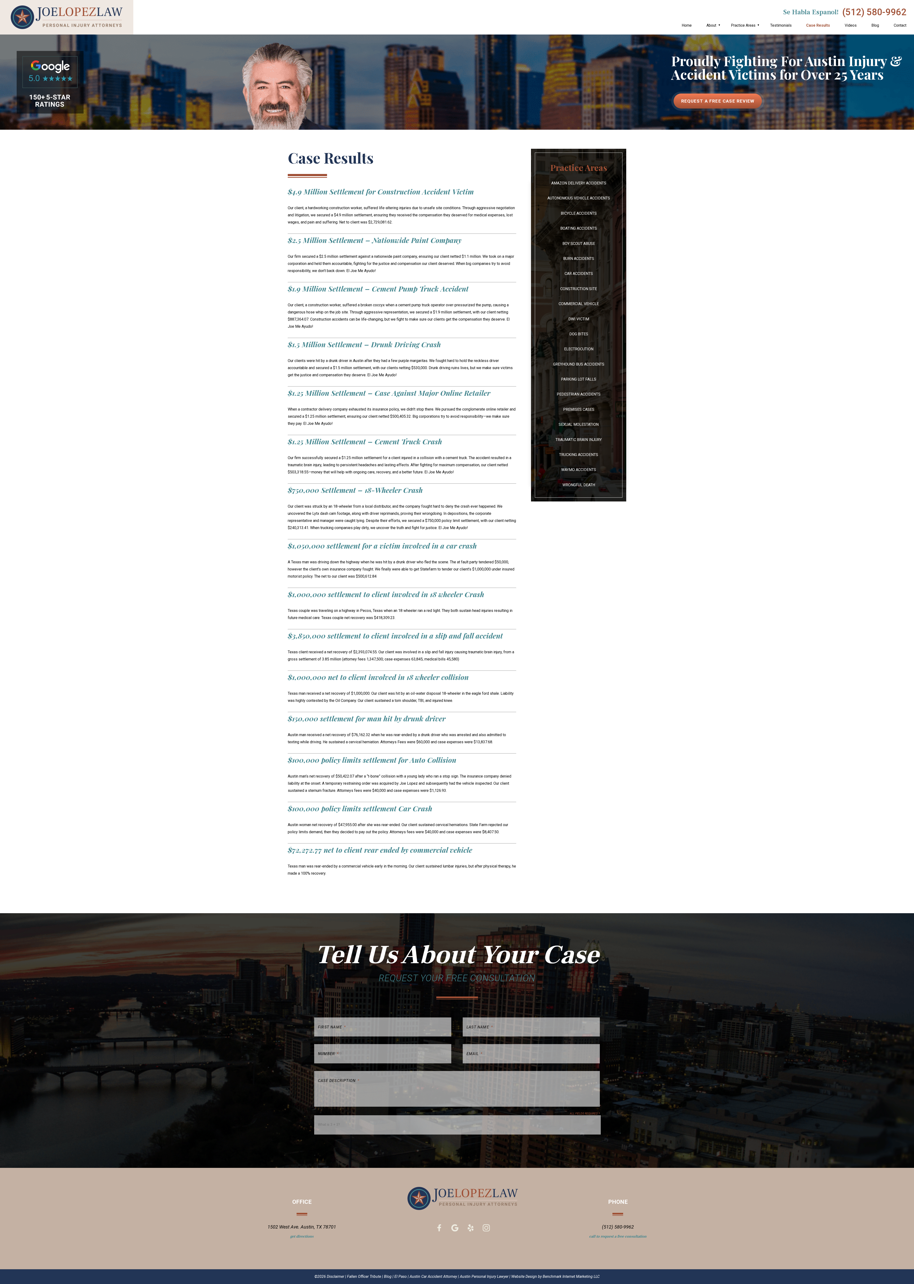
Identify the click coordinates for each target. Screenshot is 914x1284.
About (711, 25)
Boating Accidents (578, 228)
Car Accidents (579, 273)
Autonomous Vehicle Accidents (578, 198)
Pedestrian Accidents (579, 394)
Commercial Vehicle (579, 304)
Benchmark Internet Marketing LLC (571, 1276)
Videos (851, 25)
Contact (900, 25)
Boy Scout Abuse (578, 243)
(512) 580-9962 (874, 12)
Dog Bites (578, 334)
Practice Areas (743, 25)
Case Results (818, 25)
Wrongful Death (578, 485)
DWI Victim (578, 319)
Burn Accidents (578, 258)
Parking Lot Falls (578, 379)
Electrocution (578, 349)
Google (455, 1227)
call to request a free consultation (617, 1236)
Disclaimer (335, 1276)
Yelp (471, 1227)
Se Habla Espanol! (811, 12)
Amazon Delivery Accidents (578, 183)
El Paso (400, 1276)
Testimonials (781, 25)
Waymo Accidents (578, 469)
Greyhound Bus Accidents (578, 364)
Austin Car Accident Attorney (433, 1276)
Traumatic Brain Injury (579, 439)
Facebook (439, 1227)
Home (687, 25)
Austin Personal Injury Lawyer (484, 1276)
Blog (875, 25)
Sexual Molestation (579, 424)
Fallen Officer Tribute (364, 1276)
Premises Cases (578, 409)
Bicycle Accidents (579, 213)
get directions (301, 1236)
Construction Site (578, 289)
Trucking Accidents (578, 454)
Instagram (486, 1227)
